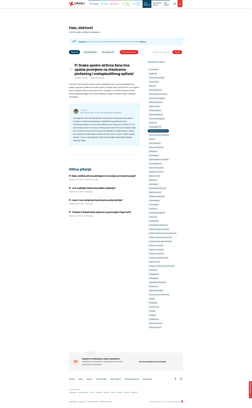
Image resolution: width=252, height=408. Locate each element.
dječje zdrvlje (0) (154, 106)
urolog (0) (152, 311)
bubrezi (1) (152, 86)
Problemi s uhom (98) (156, 245)
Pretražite (177, 52)
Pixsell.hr (126, 392)
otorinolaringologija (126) (157, 213)
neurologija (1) (153, 184)
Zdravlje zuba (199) (155, 327)
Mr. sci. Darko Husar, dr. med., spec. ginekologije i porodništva (101, 112)
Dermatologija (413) (155, 90)
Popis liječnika (89, 52)
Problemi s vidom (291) (156, 249)
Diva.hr (92, 392)
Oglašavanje (73, 401)
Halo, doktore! (115, 379)
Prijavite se (83, 42)
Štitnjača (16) (153, 303)
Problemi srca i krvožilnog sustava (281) (161, 266)
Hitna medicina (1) (154, 143)
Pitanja (73, 52)
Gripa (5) (152, 139)
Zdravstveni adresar (132, 379)
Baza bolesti (147, 379)
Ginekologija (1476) (155, 127)
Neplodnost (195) (154, 176)
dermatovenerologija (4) (157, 98)
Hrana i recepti (101, 379)
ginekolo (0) (153, 123)
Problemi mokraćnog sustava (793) (160, 237)
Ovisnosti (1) (153, 217)
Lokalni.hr (99, 392)
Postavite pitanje (128, 52)
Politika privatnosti (105, 401)
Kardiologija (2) (154, 155)
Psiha (106, 4)
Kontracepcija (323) (155, 163)
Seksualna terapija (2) (156, 290)
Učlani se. (143, 42)
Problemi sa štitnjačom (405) (158, 258)
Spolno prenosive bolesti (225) (159, 294)
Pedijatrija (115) (153, 221)
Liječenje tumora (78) (156, 172)
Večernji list (72, 392)
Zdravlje (95, 4)
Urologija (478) (153, 319)
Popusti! (119, 392)
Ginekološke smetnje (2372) (158, 131)
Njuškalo (106, 392)
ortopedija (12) (153, 204)
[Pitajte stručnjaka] (250, 389)
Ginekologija (88, 191)
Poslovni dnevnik (83, 392)
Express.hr (134, 392)
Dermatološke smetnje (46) (158, 94)
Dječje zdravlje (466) (155, 102)
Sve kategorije (153, 69)
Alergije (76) (153, 73)
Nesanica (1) (153, 180)
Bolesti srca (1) (153, 82)
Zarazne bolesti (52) (155, 323)
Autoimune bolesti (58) (156, 78)
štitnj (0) (151, 299)
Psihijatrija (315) (154, 274)
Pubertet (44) (153, 286)
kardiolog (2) (153, 151)
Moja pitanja (106, 52)
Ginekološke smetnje (97, 78)
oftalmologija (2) (154, 200)
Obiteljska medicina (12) (156, 196)
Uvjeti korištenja (93, 401)
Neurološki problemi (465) (157, 188)
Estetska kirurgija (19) (156, 114)
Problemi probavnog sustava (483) (160, 241)
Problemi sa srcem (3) (156, 253)
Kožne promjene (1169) (156, 168)
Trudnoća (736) (154, 307)
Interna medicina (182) (156, 147)
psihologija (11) (153, 278)
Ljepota (116, 4)
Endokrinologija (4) (155, 110)
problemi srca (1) (154, 262)
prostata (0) (153, 270)
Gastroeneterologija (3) (156, 118)
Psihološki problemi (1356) (157, 282)
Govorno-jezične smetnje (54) (159, 135)
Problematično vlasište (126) (158, 225)
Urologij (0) (152, 315)
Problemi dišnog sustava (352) (159, 229)
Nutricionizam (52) (155, 192)
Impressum (82, 401)
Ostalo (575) (153, 209)
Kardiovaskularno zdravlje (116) (158, 159)
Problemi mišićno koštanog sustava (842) (162, 233)
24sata (113, 392)
